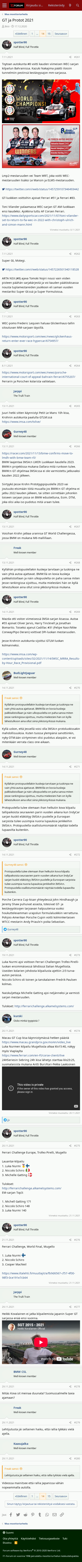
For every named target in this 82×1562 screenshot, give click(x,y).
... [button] (37, 33)
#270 (77, 687)
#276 (77, 1239)
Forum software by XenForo (32, 1550)
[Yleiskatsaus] (70, 5)
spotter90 (20, 42)
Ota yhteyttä (10, 1538)
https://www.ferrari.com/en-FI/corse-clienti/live (33, 1055)
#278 (77, 1386)
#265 (77, 406)
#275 (77, 1145)
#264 (77, 365)
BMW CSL (20, 1372)
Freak (17, 548)
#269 (77, 612)
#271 (77, 766)
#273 (77, 955)
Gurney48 (20, 431)
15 (49, 33)
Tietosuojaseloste (49, 1538)
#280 (77, 1458)
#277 (77, 1307)
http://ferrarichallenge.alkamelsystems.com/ (44, 1006)
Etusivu (7, 1542)
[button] (4, 5)
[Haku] (77, 5)
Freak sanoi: (12, 698)
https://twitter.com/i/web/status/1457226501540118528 (42, 269)
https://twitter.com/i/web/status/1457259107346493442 (42, 189)
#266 (77, 446)
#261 (77, 57)
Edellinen (21, 33)
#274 (77, 1031)
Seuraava (60, 33)
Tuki (64, 1538)
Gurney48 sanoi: (14, 864)
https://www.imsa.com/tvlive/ (21, 422)
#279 (77, 1422)
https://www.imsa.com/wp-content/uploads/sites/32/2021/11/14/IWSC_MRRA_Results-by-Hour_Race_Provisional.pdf (41, 658)
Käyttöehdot (28, 1538)
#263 (77, 316)
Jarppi (18, 391)
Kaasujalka (21, 1444)
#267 (77, 526)
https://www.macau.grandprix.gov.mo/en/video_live (36, 1042)
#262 (77, 253)
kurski (18, 1016)
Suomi (9, 1532)
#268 (77, 562)
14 (42, 33)
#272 (77, 854)
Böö (7, 26)
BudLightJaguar (24, 673)
